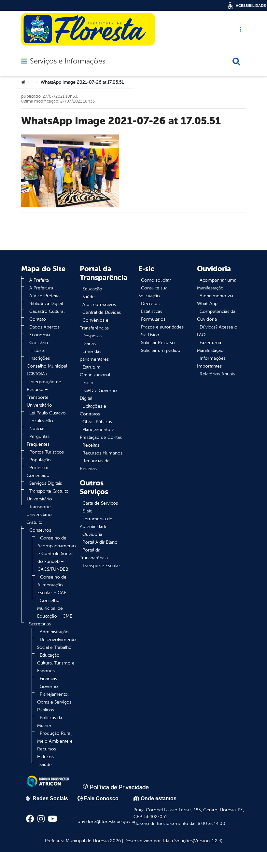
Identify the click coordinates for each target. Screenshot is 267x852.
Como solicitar (156, 280)
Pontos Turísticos (46, 452)
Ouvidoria (92, 534)
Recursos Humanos (102, 453)
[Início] (23, 82)
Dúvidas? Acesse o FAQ (217, 331)
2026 (115, 840)
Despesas (92, 335)
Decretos (150, 303)
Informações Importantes (211, 362)
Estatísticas (151, 311)
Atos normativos (99, 304)
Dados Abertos (44, 327)
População (40, 459)
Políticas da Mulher (49, 721)
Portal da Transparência (94, 554)
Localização (41, 420)
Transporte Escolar (101, 565)
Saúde (45, 764)
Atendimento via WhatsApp (215, 299)
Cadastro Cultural (46, 311)
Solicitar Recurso (158, 342)
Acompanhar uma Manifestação (216, 284)
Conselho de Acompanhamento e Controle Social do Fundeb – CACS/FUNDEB (56, 554)
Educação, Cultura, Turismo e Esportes (56, 663)
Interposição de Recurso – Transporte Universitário (44, 393)
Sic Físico (150, 334)
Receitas (90, 445)
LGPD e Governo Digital (98, 394)
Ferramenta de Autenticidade (96, 522)
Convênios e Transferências (94, 324)
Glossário (38, 342)
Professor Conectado (38, 471)
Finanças (48, 678)
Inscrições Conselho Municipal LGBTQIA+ (47, 366)
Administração (54, 631)
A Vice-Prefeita (44, 295)
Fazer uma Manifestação (210, 346)
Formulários (153, 319)
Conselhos (40, 530)
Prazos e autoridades (162, 327)
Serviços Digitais (45, 483)
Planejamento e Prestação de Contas (101, 433)
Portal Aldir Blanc (99, 542)
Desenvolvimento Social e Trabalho (56, 643)
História (37, 350)
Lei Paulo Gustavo (47, 413)
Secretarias (40, 624)
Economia (39, 334)
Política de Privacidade (118, 787)
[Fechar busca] (236, 61)
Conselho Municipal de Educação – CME (54, 608)
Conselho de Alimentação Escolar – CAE (51, 585)
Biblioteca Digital (46, 303)
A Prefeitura (41, 288)
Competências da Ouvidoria (216, 315)
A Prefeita (39, 280)
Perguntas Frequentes (38, 440)
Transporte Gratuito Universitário (48, 495)
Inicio (87, 382)
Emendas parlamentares (94, 355)
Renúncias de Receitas (95, 464)
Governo (49, 686)
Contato (37, 319)
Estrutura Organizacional (95, 371)
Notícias (37, 428)
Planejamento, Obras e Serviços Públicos (54, 702)
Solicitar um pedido (160, 350)
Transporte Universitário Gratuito (39, 514)
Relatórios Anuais (217, 373)
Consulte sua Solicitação (152, 292)
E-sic (87, 511)
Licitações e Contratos (93, 410)
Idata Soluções (178, 840)
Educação (92, 288)
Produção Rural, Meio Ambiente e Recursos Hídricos (55, 745)
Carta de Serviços (100, 503)
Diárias (89, 343)
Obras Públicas (97, 421)
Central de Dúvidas (101, 312)
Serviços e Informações (67, 61)
